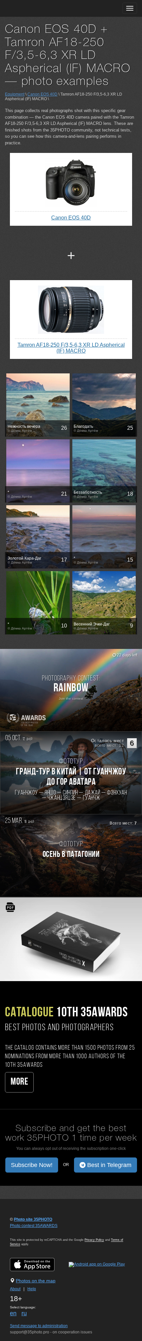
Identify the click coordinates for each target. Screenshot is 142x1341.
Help (31, 1289)
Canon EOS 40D (42, 94)
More (19, 1082)
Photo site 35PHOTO (33, 1219)
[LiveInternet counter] (24, 1232)
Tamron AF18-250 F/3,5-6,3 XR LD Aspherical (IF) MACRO (71, 348)
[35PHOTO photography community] (30, 8)
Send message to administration (39, 1326)
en (13, 1313)
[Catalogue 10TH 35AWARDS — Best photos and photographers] (71, 939)
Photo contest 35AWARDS (33, 1225)
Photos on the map (35, 1280)
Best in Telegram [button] (108, 1165)
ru (24, 1313)
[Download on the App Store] (39, 1264)
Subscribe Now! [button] (32, 1165)
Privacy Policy (94, 1239)
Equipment (14, 94)
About (15, 1289)
